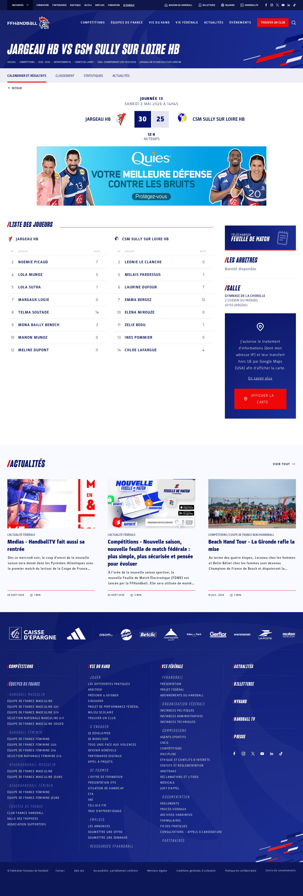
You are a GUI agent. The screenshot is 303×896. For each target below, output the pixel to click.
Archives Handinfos (176, 815)
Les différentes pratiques (109, 684)
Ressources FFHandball (112, 846)
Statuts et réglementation (182, 765)
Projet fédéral (172, 689)
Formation (42, 5)
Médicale (167, 782)
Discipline (168, 754)
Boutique (75, 5)
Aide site (79, 870)
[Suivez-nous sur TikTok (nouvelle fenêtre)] (294, 5)
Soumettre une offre (105, 832)
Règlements (169, 803)
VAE (91, 799)
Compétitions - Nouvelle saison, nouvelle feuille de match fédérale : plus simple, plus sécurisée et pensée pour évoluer (150, 553)
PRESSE (239, 736)
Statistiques (93, 76)
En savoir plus (260, 378)
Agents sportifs (173, 737)
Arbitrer (95, 689)
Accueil (11, 62)
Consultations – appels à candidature (191, 832)
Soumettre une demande (108, 837)
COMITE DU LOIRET (84, 62)
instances (17, 5)
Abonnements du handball (182, 695)
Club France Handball (25, 813)
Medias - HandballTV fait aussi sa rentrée (46, 546)
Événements (240, 22)
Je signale (128, 5)
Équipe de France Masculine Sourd (35, 723)
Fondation (114, 5)
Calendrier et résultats (26, 76)
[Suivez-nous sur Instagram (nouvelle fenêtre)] (271, 5)
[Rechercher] (294, 23)
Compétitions (93, 22)
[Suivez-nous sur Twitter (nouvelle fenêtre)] (277, 5)
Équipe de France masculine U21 (33, 706)
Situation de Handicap (106, 788)
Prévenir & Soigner (103, 695)
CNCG (164, 742)
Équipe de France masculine (30, 701)
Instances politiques (177, 710)
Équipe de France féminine (28, 739)
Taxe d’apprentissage (105, 811)
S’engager (99, 727)
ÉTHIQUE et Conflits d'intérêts (185, 760)
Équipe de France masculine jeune (34, 777)
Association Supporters (26, 824)
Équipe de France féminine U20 (32, 744)
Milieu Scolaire (100, 712)
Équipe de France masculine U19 (33, 712)
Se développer (99, 733)
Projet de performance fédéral (113, 706)
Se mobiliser (98, 739)
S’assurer (96, 701)
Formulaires (170, 820)
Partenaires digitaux (105, 756)
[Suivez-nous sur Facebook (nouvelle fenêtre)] (266, 5)
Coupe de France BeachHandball (251, 534)
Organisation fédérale (183, 704)
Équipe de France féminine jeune (33, 797)
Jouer (95, 677)
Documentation (176, 797)
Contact (60, 870)
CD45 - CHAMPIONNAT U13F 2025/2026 (117, 62)
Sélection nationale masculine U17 (36, 718)
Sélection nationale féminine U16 (34, 756)
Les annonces (99, 826)
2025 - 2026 (44, 62)
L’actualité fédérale (21, 534)
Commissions (174, 731)
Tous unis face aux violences (112, 744)
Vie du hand (159, 22)
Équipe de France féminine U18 (31, 750)
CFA (91, 794)
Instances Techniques (178, 722)
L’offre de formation (105, 777)
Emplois (99, 5)
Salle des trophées (22, 818)
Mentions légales (157, 870)
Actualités (213, 22)
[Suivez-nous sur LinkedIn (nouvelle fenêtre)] (288, 5)
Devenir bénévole (102, 750)
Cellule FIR (97, 805)
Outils (88, 5)
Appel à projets (100, 761)
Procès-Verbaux (173, 809)
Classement (65, 76)
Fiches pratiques (173, 826)
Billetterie (244, 684)
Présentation (170, 684)
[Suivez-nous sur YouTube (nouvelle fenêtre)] (283, 5)
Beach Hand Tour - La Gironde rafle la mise (251, 546)
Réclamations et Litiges (179, 777)
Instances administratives (181, 716)
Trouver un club (102, 718)
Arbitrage (168, 771)
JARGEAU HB (98, 119)
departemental (62, 62)
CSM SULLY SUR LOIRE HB (219, 119)
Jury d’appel (169, 788)
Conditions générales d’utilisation (196, 870)
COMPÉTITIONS (171, 748)
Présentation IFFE (102, 782)
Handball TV (244, 719)
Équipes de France (127, 22)
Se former (99, 770)
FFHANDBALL (172, 677)
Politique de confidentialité (240, 870)
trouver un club (273, 22)
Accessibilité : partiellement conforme (116, 870)
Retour (17, 88)
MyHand (240, 701)
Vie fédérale (187, 22)
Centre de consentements (281, 870)
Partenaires (59, 5)
